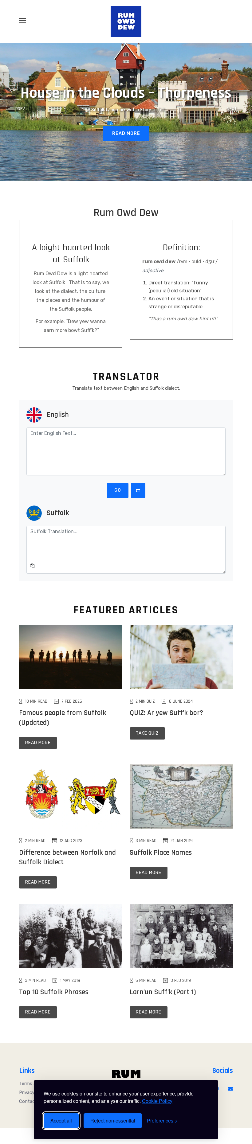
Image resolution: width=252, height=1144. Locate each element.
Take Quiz (147, 733)
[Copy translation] (32, 566)
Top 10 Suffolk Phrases (53, 992)
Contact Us (31, 1101)
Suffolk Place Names (161, 852)
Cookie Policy (157, 1100)
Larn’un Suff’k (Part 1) (163, 992)
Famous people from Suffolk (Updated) (62, 717)
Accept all (61, 1120)
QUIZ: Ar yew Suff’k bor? (166, 712)
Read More (126, 133)
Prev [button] (20, 109)
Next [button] (232, 109)
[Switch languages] (138, 490)
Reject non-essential (112, 1120)
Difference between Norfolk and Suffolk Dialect (67, 857)
